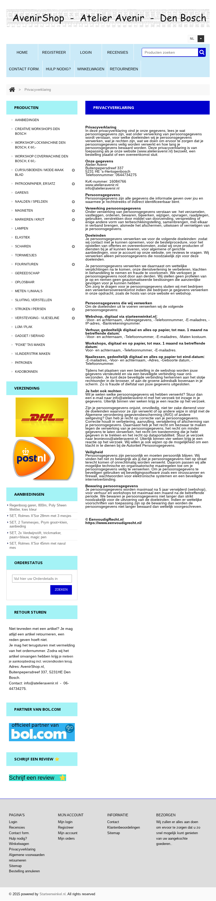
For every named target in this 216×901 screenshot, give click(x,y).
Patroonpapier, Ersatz (35, 184)
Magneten (24, 210)
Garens (21, 193)
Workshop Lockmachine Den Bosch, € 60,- (40, 145)
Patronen (23, 363)
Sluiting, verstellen (33, 300)
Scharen (23, 246)
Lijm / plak (23, 327)
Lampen (21, 228)
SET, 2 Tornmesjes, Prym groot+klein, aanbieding (38, 524)
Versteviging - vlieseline (37, 318)
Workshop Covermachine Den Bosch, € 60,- (41, 159)
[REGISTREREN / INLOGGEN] (173, 39)
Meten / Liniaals (28, 291)
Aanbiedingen (27, 120)
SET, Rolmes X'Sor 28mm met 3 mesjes (40, 516)
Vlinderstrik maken (32, 354)
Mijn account (67, 833)
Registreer (65, 827)
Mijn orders (66, 838)
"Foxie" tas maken (30, 345)
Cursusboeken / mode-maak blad (39, 172)
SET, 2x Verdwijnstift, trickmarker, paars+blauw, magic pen (35, 535)
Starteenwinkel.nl (53, 894)
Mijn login (65, 822)
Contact (113, 822)
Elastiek (22, 237)
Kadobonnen (26, 372)
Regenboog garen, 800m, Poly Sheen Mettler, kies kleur (37, 507)
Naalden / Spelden (31, 201)
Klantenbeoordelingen (123, 827)
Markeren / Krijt (29, 219)
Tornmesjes (26, 255)
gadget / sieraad (30, 336)
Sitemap (113, 833)
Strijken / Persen (30, 309)
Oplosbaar (25, 282)
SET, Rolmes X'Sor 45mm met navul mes (37, 545)
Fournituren (26, 264)
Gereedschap (27, 273)
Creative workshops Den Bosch (37, 131)
